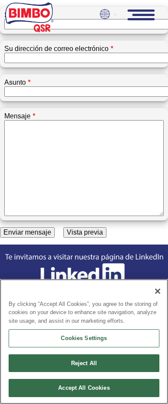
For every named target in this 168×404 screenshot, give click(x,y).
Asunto (15, 82)
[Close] (157, 291)
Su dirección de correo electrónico (56, 48)
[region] (84, 341)
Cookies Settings (84, 338)
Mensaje (17, 116)
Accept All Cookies (83, 388)
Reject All (84, 363)
